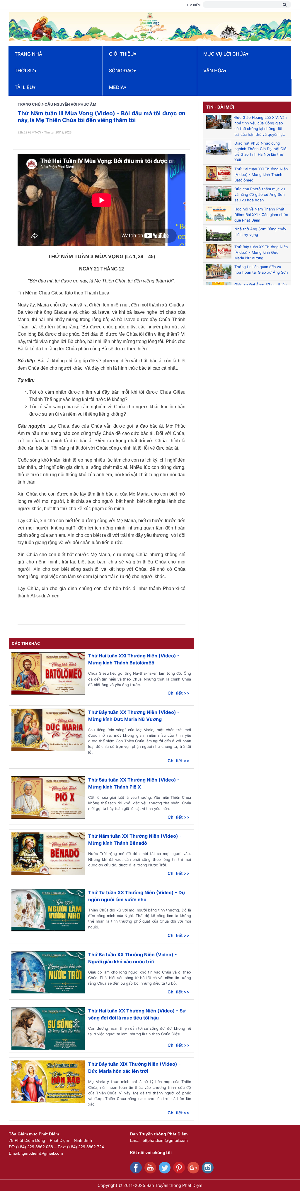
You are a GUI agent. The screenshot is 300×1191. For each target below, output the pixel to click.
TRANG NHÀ (28, 54)
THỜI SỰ (26, 70)
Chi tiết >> (179, 692)
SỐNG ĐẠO (122, 70)
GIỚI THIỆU (122, 54)
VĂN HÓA (214, 70)
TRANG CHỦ (29, 104)
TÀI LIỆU (25, 87)
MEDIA (117, 87)
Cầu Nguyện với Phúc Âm (70, 104)
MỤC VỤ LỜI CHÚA (225, 54)
